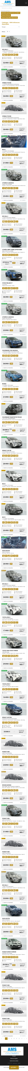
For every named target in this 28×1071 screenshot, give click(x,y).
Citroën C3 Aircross (6, 15)
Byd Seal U (4, 12)
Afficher (3, 31)
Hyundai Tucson (11, 12)
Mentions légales (14, 1058)
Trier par (3, 27)
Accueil (14, 1056)
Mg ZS (18, 12)
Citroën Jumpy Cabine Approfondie (9, 17)
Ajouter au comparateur (8, 66)
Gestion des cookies (14, 1060)
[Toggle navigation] (26, 3)
